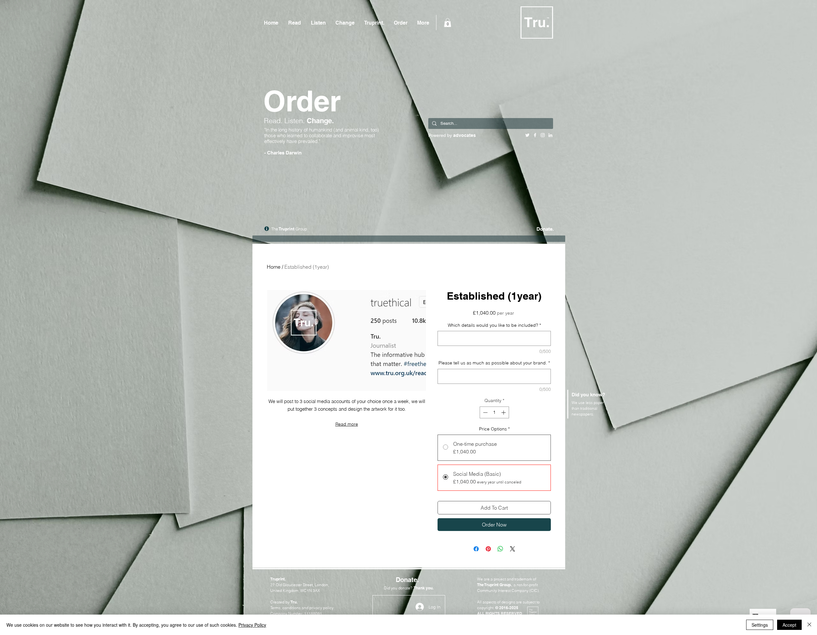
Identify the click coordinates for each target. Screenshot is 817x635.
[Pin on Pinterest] (488, 549)
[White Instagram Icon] (542, 135)
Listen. (295, 120)
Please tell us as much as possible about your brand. (494, 363)
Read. (274, 120)
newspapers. (583, 414)
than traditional (584, 408)
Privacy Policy (252, 625)
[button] (447, 22)
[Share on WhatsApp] (500, 549)
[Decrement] (485, 412)
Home (274, 267)
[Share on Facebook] (476, 549)
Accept (789, 625)
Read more (346, 424)
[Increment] (504, 412)
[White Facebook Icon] (535, 135)
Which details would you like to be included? (494, 325)
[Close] (809, 625)
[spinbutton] (494, 412)
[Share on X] (512, 549)
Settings (760, 625)
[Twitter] (527, 135)
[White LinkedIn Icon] (550, 135)
